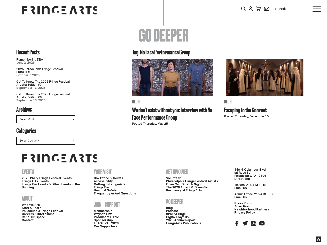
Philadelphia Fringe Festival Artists (192, 181)
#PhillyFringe (176, 214)
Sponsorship (103, 220)
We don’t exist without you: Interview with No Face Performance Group (172, 113)
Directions (242, 179)
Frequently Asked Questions (115, 193)
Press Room (243, 203)
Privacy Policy (244, 212)
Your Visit (103, 171)
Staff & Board (31, 208)
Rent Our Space (33, 217)
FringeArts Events (35, 181)
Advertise (241, 206)
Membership (103, 211)
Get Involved (177, 171)
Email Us (240, 188)
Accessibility (103, 181)
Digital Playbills (177, 217)
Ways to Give (103, 214)
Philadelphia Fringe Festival (42, 211)
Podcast (172, 211)
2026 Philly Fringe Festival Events (47, 178)
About (27, 198)
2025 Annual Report (181, 220)
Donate (281, 9)
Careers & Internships (38, 214)
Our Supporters (105, 226)
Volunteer (173, 178)
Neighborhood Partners (251, 209)
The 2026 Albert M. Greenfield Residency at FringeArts (188, 189)
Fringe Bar (101, 187)
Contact (28, 220)
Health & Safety (105, 190)
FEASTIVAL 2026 (106, 223)
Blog (169, 208)
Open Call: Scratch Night (184, 184)
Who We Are (31, 205)
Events (28, 171)
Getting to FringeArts (110, 184)
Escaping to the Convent (245, 109)
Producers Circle (106, 217)
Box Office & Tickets (108, 178)
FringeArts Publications (183, 223)
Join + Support (107, 204)
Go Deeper (174, 201)
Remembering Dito (29, 59)
